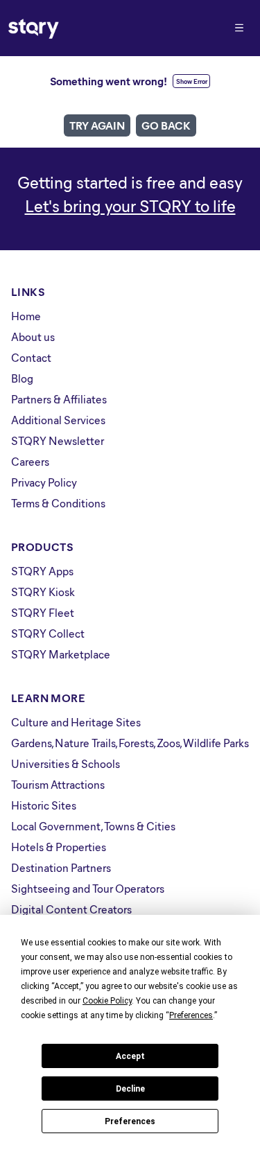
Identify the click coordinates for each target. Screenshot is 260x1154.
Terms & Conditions (58, 503)
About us (33, 336)
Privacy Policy (44, 482)
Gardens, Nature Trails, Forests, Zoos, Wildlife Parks (130, 742)
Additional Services (58, 419)
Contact (31, 357)
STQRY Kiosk (43, 591)
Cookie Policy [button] (107, 1001)
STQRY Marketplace (60, 654)
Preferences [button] (191, 1015)
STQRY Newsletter (57, 440)
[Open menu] (239, 27)
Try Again (97, 125)
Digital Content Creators (71, 909)
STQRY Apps (42, 570)
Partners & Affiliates (59, 399)
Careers (30, 461)
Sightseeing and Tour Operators (87, 888)
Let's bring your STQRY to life (130, 205)
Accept (130, 1056)
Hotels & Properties (58, 846)
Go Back (166, 125)
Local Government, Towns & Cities (93, 826)
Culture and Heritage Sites (76, 722)
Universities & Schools (65, 763)
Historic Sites (43, 805)
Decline (130, 1089)
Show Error (191, 81)
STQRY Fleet (42, 612)
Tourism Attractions (58, 784)
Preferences (130, 1121)
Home (26, 315)
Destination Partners (61, 867)
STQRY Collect (48, 633)
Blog (22, 378)
